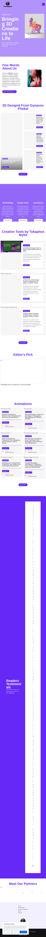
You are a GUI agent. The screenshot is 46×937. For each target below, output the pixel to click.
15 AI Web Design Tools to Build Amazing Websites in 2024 (32, 249)
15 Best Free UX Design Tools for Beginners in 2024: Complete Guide (31, 281)
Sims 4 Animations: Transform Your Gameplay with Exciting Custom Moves (11, 441)
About (19, 911)
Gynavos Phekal (6, 164)
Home (19, 906)
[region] (15, 928)
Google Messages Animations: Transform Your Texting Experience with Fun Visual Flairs (33, 465)
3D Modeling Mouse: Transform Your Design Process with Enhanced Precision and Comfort (39, 158)
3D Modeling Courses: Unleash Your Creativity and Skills (16, 384)
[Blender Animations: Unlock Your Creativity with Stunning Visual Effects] (6, 408)
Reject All (16, 931)
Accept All (23, 931)
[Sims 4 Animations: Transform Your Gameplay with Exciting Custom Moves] (5, 432)
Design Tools (26, 245)
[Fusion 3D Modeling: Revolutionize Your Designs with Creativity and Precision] (29, 140)
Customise (7, 931)
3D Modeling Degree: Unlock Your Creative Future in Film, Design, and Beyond (40, 120)
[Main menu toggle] (43, 4)
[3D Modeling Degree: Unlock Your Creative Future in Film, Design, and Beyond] (29, 121)
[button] (31, 686)
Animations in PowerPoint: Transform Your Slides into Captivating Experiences (11, 464)
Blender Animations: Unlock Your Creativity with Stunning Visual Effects (11, 416)
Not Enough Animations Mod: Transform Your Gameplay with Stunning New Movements (33, 441)
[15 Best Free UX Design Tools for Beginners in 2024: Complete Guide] (6, 273)
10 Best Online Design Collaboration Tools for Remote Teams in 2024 (31, 315)
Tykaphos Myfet (26, 263)
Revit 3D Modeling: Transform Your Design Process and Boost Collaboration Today (10, 161)
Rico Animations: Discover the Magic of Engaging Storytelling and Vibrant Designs (34, 417)
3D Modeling (5, 158)
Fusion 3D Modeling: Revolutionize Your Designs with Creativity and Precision (39, 138)
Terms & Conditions (23, 909)
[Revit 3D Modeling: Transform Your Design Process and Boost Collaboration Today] (11, 141)
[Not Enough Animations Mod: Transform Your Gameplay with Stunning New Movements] (31, 432)
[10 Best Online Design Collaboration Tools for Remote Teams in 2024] (9, 307)
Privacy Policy (21, 907)
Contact (20, 912)
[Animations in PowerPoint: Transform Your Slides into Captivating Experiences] (7, 457)
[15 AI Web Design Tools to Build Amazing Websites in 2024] (12, 246)
